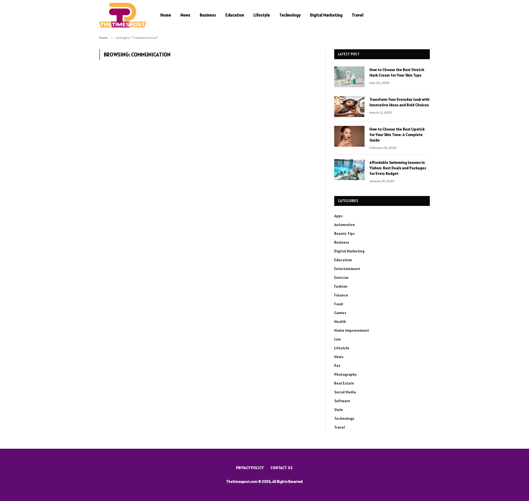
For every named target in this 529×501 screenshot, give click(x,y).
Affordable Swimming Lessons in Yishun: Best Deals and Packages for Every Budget (397, 168)
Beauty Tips (344, 233)
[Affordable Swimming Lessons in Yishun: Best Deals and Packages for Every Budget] (349, 169)
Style (338, 409)
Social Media (345, 392)
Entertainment (347, 268)
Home (165, 15)
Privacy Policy (250, 467)
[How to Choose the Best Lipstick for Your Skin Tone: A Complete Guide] (349, 136)
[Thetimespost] (122, 15)
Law (337, 339)
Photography (345, 374)
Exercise (341, 277)
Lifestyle (261, 15)
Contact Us (282, 467)
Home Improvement (351, 330)
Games (340, 312)
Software (342, 400)
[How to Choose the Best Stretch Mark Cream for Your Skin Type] (349, 76)
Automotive (344, 224)
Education (234, 15)
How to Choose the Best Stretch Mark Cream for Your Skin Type (396, 72)
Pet (337, 365)
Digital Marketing (326, 15)
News (185, 15)
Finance (341, 295)
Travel (357, 15)
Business (208, 15)
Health (340, 321)
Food (338, 303)
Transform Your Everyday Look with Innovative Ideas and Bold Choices (399, 102)
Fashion (340, 286)
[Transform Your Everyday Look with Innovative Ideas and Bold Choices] (349, 106)
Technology (290, 15)
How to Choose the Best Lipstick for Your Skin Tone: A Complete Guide (397, 135)
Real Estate (344, 383)
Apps (338, 215)
